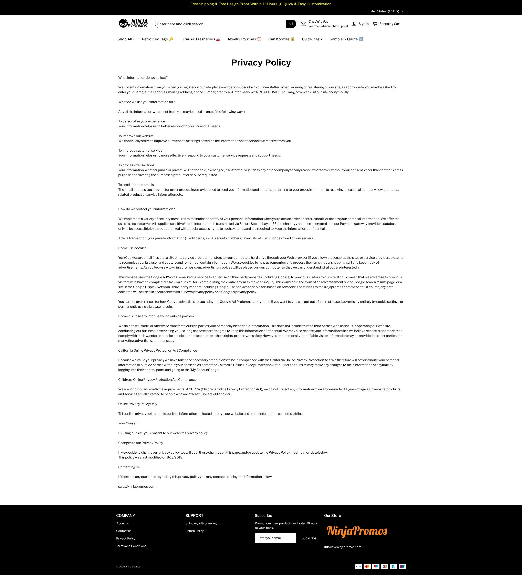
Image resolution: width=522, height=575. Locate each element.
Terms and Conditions (131, 546)
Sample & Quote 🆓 (346, 39)
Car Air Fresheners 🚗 (201, 39)
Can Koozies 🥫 (281, 39)
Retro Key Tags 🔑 (157, 39)
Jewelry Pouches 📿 (244, 39)
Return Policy (195, 531)
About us (122, 523)
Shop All (124, 39)
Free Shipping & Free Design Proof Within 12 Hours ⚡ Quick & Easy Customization (261, 4)
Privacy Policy (125, 538)
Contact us (123, 531)
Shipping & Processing (201, 523)
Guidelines (311, 39)
